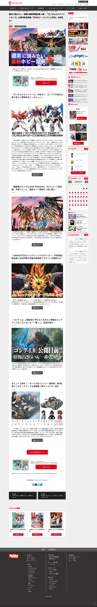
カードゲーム (31, 585)
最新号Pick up (52, 558)
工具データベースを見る (77, 172)
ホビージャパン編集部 (53, 573)
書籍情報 (72, 555)
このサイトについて (70, 4)
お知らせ (54, 4)
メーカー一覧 (52, 564)
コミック (30, 587)
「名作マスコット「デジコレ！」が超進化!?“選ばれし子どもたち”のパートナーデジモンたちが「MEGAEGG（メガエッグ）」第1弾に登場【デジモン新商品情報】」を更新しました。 (78, 244)
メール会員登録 (31, 558)
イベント (30, 579)
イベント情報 (73, 558)
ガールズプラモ (31, 570)
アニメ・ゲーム (31, 581)
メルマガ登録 (83, 1)
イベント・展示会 (53, 569)
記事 (81, 238)
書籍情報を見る (77, 143)
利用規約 (43, 549)
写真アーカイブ (52, 568)
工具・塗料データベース (75, 557)
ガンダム (30, 566)
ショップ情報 (73, 560)
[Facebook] (33, 485)
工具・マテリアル (32, 577)
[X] (36, 485)
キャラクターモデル (32, 568)
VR (28, 589)
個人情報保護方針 (52, 549)
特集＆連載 (51, 555)
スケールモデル (31, 572)
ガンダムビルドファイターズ (20, 26)
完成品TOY (30, 576)
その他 (11, 26)
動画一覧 (51, 577)
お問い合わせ (61, 4)
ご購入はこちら (18, 534)
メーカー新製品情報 (53, 562)
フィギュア (30, 574)
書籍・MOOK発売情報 (54, 557)
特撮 (29, 583)
